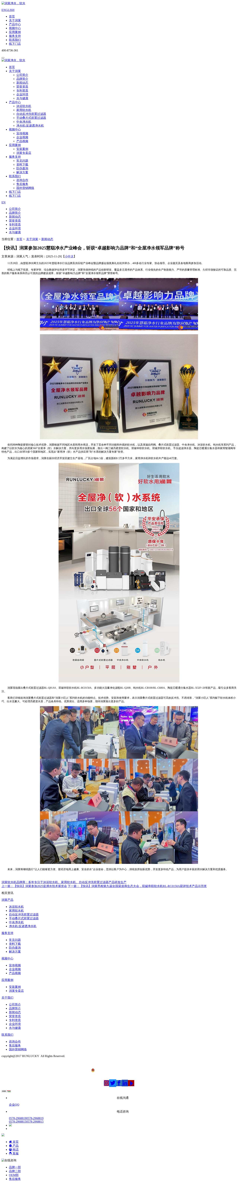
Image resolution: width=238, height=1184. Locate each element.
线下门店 (15, 43)
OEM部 (14, 1175)
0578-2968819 (26, 1118)
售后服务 (22, 184)
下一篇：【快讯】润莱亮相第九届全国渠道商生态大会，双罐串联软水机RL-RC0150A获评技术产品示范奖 (137, 886)
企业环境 (22, 94)
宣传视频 (22, 133)
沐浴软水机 (23, 106)
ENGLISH (8, 10)
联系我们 (15, 39)
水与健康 (22, 98)
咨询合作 (22, 180)
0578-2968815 (26, 1121)
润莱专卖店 (23, 152)
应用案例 (15, 32)
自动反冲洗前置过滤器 (31, 113)
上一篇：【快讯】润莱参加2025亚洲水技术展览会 (34, 886)
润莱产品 (7, 899)
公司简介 (22, 74)
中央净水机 (23, 121)
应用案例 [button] (15, 145)
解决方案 (22, 172)
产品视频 (22, 141)
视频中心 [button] (15, 129)
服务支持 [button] (15, 156)
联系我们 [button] (15, 176)
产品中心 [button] (15, 102)
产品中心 (15, 24)
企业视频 (22, 137)
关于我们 (7, 997)
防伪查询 (22, 168)
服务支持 (15, 35)
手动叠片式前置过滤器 (31, 117)
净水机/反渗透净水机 (30, 125)
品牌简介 (22, 78)
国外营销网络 (25, 187)
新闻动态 (22, 82)
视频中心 (15, 28)
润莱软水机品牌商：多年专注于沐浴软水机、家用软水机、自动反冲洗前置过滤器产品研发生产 (63, 882)
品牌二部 (15, 1171)
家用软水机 (23, 110)
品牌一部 (15, 1167)
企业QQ (14, 1104)
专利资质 (22, 90)
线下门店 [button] (15, 191)
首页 (12, 16)
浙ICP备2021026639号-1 (16, 1059)
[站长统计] (6, 1091)
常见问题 (22, 160)
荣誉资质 (22, 86)
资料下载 (22, 164)
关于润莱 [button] (15, 71)
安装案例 (22, 149)
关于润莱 (15, 20)
